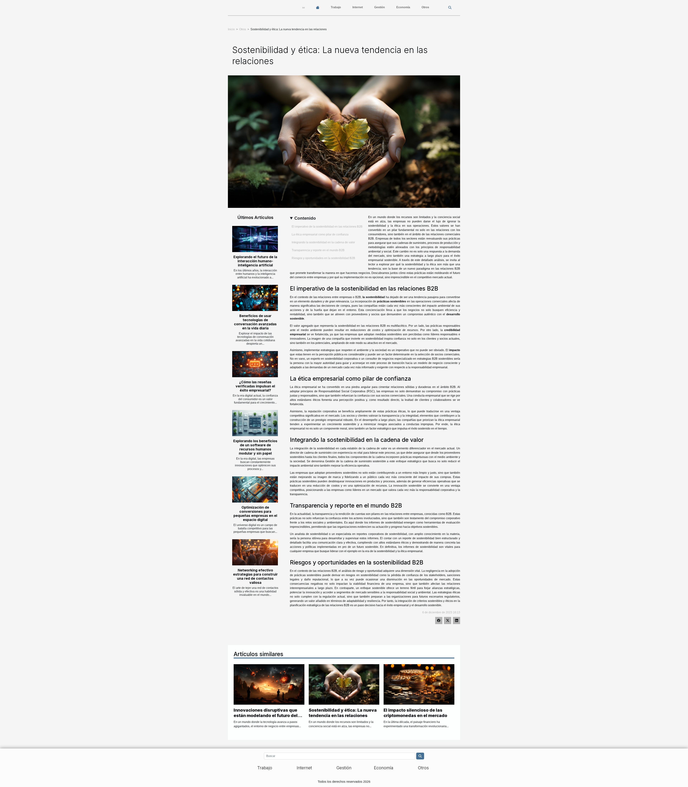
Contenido (305, 218)
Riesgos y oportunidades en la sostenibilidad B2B (323, 258)
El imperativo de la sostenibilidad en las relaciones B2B (327, 226)
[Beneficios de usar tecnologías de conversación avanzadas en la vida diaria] (255, 298)
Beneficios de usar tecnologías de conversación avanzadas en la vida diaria (255, 322)
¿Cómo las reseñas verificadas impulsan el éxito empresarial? (255, 386)
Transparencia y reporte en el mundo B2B (318, 250)
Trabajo (336, 7)
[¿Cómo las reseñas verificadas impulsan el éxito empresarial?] (255, 364)
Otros (425, 7)
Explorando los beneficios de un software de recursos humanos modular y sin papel (255, 447)
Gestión (379, 7)
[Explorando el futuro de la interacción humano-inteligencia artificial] (255, 239)
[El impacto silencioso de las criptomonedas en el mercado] (419, 684)
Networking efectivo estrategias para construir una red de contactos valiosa (255, 576)
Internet (357, 7)
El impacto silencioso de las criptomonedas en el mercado (415, 713)
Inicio (231, 29)
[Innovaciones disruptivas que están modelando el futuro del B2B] (269, 684)
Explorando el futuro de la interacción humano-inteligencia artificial (255, 261)
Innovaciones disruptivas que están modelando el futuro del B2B (266, 716)
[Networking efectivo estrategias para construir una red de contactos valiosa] (255, 552)
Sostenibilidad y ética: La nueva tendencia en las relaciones (343, 713)
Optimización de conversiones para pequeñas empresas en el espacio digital (255, 513)
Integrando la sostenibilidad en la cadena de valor (323, 242)
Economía (403, 7)
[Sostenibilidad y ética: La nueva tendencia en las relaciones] (344, 684)
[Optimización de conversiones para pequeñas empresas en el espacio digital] (255, 489)
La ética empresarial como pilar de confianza (320, 234)
